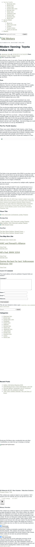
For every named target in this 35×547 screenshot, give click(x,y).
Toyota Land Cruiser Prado (19, 205)
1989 (5, 199)
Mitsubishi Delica (21, 203)
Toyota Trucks (21, 206)
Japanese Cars (11, 13)
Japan (1, 202)
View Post (3, 247)
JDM (9, 203)
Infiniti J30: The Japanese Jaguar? (13, 390)
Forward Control (11, 200)
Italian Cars (10, 12)
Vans (7, 208)
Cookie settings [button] (6, 498)
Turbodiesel (28, 206)
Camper (20, 199)
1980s (1, 199)
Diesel (5, 200)
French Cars (10, 7)
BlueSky (5, 31)
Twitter (8, 56)
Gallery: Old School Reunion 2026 (13, 385)
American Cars (11, 4)
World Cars (10, 18)
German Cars (10, 10)
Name (2, 292)
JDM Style (14, 203)
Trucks (5, 335)
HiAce (26, 200)
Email (18, 56)
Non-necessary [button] (4, 535)
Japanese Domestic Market (18, 202)
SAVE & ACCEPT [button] (5, 546)
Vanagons (2, 208)
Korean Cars (10, 15)
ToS (11, 492)
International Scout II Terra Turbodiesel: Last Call (17, 386)
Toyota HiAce (8, 205)
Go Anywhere (20, 200)
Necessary (5, 526)
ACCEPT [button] (14, 498)
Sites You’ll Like (11, 25)
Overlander (30, 203)
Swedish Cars (11, 16)
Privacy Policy (11, 28)
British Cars (10, 5)
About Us (9, 23)
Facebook (3, 56)
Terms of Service (12, 29)
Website (2, 299)
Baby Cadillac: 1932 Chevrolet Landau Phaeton (14, 221)
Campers (25, 199)
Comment (3, 278)
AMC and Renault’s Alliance (12, 243)
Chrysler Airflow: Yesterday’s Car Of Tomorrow (17, 388)
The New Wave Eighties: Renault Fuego (12, 231)
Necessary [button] (3, 524)
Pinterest (13, 56)
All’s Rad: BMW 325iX (10, 252)
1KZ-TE (9, 199)
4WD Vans (15, 199)
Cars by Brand (7, 20)
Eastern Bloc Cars (12, 8)
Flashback (6, 321)
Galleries (6, 324)
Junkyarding (7, 331)
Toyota (2, 205)
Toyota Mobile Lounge (11, 206)
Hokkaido (31, 200)
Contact (9, 26)
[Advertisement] (17, 360)
